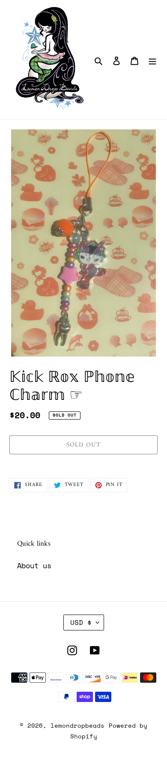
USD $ (81, 622)
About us (34, 565)
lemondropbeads (77, 725)
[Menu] (152, 60)
